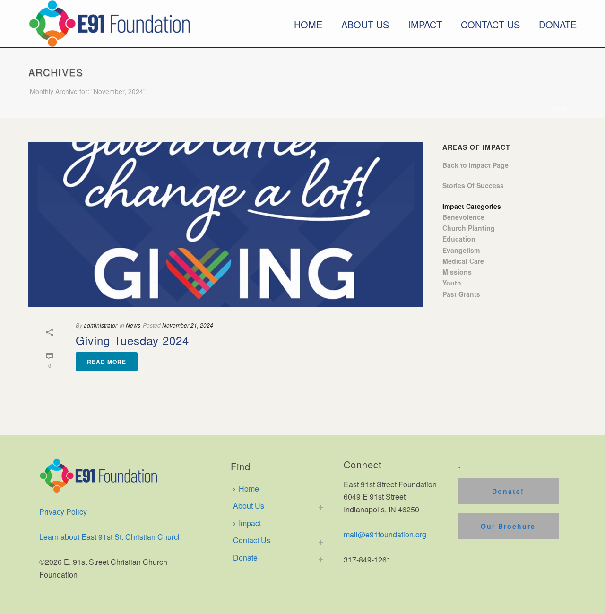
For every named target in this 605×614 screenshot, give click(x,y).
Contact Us (490, 24)
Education (458, 238)
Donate (558, 24)
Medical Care (463, 261)
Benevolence (463, 217)
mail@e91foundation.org (385, 534)
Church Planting (468, 228)
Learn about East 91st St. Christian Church (110, 536)
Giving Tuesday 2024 (132, 340)
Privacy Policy (63, 511)
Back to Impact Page (475, 165)
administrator (100, 325)
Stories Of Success (473, 185)
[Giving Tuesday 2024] (226, 224)
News (133, 325)
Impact (425, 24)
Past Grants (461, 294)
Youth (451, 282)
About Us (365, 24)
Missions (457, 272)
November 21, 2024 (187, 325)
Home (308, 24)
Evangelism (461, 250)
